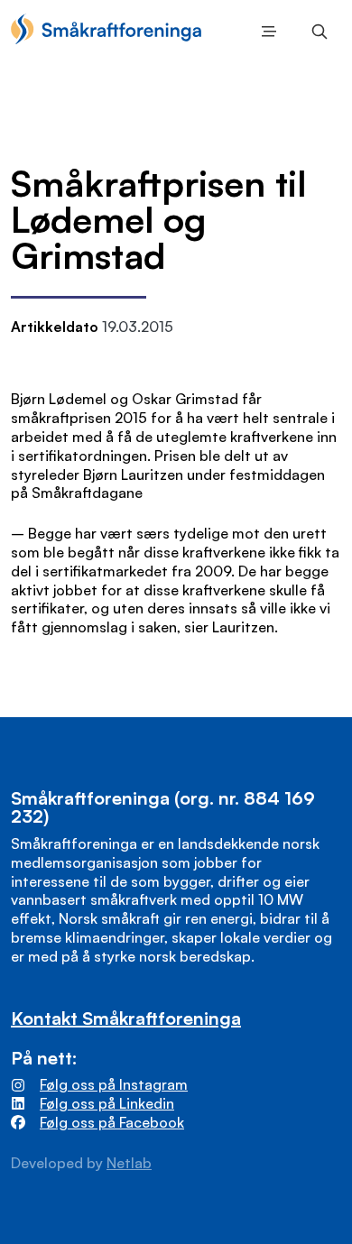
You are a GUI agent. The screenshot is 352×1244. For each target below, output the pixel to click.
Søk (316, 32)
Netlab (129, 1163)
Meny (265, 32)
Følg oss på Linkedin (107, 1103)
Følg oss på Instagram (114, 1084)
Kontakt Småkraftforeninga (126, 1018)
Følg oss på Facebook (112, 1122)
